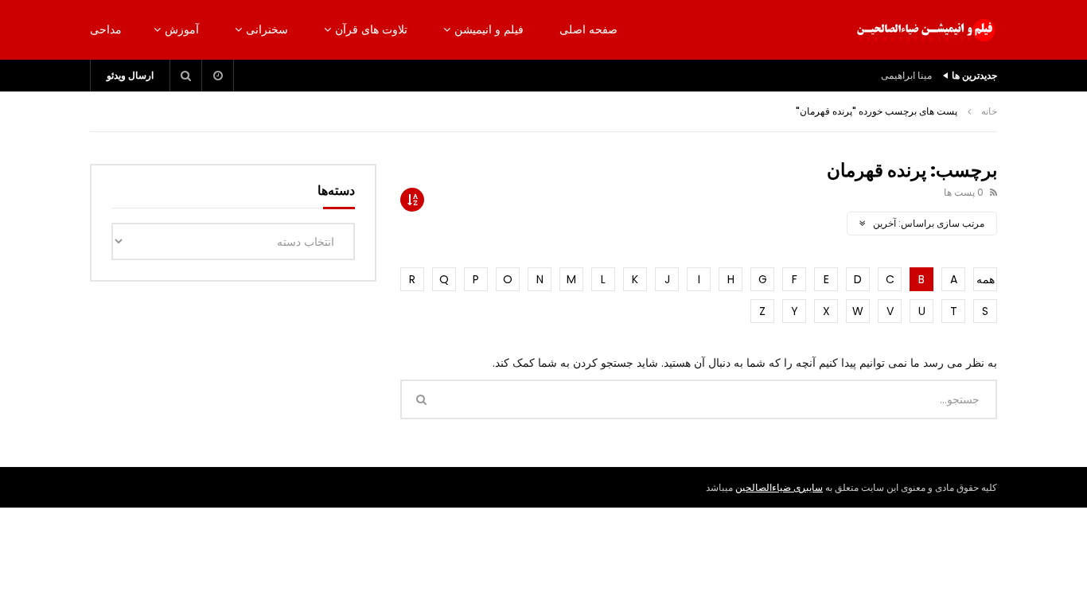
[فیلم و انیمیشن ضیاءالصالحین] (925, 30)
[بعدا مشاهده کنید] (218, 75)
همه (985, 279)
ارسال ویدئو (130, 75)
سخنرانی (267, 29)
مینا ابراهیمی (906, 75)
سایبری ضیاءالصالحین (779, 487)
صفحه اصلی (588, 29)
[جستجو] (186, 75)
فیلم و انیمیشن (489, 29)
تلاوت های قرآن (371, 29)
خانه (989, 111)
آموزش (182, 29)
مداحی (106, 29)
